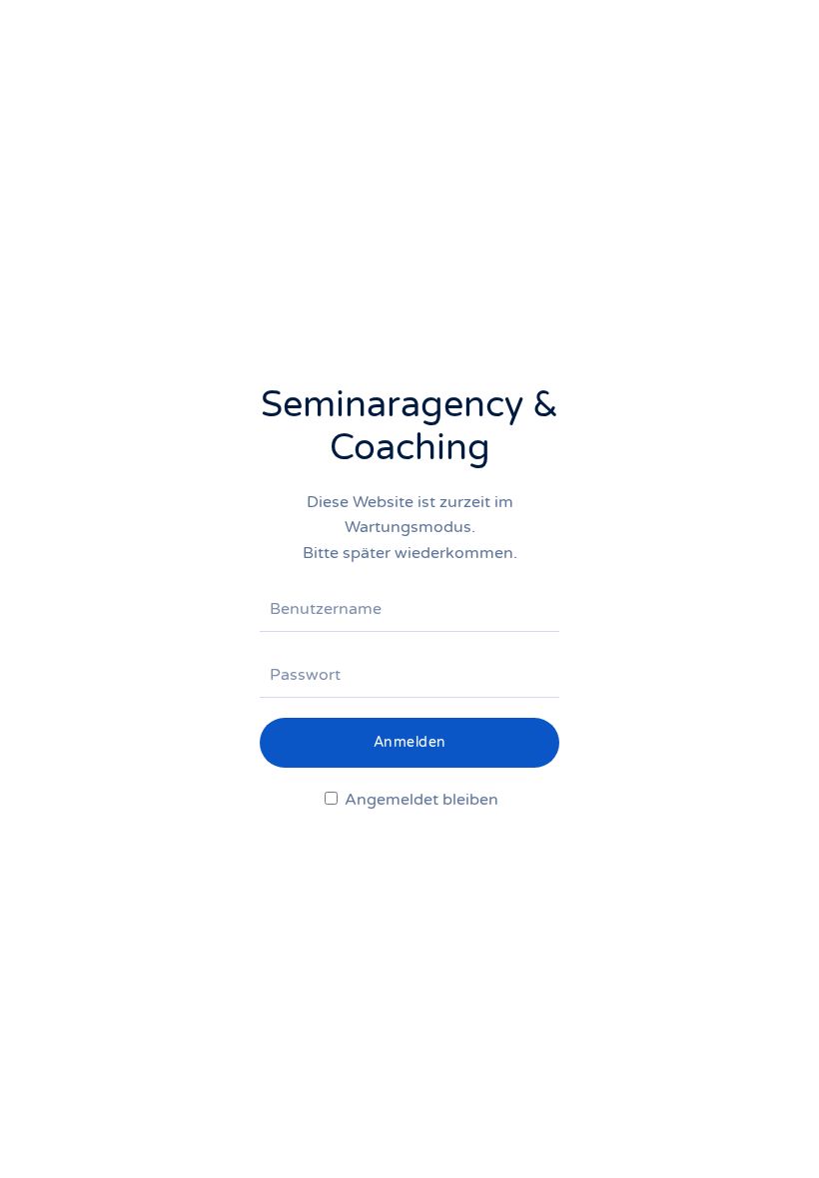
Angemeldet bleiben (419, 800)
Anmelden (410, 742)
